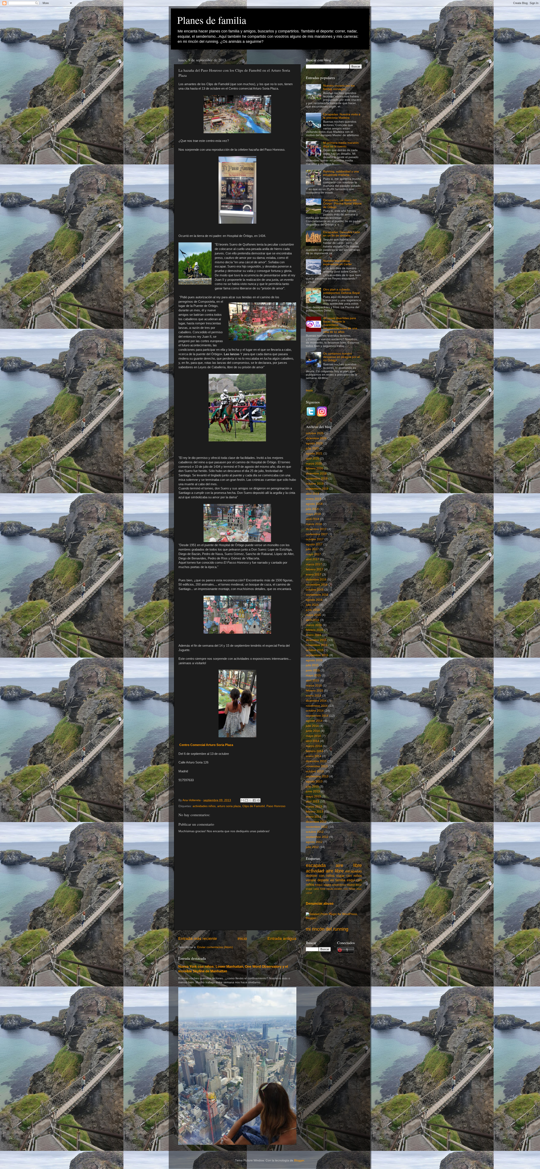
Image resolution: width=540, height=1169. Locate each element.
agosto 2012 (314, 842)
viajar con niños (349, 875)
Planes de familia (211, 20)
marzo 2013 (314, 806)
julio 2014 (312, 725)
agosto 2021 (314, 453)
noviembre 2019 (317, 478)
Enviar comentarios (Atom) (215, 947)
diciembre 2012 (316, 821)
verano (311, 880)
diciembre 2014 (316, 700)
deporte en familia (331, 880)
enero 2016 (313, 635)
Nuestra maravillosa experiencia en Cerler (337, 262)
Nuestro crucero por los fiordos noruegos (339, 87)
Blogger (299, 1160)
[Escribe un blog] (246, 800)
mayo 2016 (313, 615)
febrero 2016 (314, 630)
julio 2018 (312, 509)
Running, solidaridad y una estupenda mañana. (341, 173)
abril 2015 (312, 680)
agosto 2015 (314, 660)
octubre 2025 (315, 433)
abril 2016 (312, 620)
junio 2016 (313, 609)
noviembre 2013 (317, 766)
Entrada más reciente (197, 938)
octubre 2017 (315, 539)
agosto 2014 (314, 720)
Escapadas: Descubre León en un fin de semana (341, 234)
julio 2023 (312, 448)
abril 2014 (312, 741)
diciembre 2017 (316, 529)
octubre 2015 (315, 650)
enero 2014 (313, 756)
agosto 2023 (314, 443)
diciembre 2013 (316, 761)
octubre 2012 (315, 831)
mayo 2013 (313, 796)
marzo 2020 (314, 463)
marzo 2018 (314, 524)
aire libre (349, 865)
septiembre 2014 (317, 715)
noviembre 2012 (317, 826)
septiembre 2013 (317, 776)
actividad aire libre (325, 870)
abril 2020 (312, 458)
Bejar (359, 884)
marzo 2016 (314, 625)
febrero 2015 (314, 690)
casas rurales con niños (341, 888)
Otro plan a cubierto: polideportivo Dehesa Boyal (341, 291)
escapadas (353, 871)
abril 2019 (312, 493)
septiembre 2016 (317, 594)
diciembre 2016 (316, 579)
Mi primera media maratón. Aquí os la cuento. (341, 144)
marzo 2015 (314, 685)
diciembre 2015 (316, 640)
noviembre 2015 (317, 645)
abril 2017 (312, 559)
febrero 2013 (314, 811)
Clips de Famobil (253, 806)
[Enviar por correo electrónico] (242, 800)
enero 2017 (313, 574)
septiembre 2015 (317, 655)
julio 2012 (312, 847)
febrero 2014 (314, 751)
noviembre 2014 (317, 705)
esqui (309, 888)
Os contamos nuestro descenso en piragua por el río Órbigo (341, 357)
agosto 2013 (314, 781)
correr (309, 893)
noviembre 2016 (317, 584)
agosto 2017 (314, 544)
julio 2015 (312, 665)
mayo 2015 (313, 675)
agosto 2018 (314, 503)
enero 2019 (313, 498)
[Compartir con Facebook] (254, 800)
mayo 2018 (313, 514)
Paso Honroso (275, 806)
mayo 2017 (313, 554)
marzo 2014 (314, 746)
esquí (319, 884)
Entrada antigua (281, 938)
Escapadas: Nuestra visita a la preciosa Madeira (341, 116)
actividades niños (204, 806)
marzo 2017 (314, 564)
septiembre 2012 (317, 836)
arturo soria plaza (229, 806)
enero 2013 (313, 816)
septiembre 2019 (317, 488)
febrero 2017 (314, 569)
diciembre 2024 (316, 438)
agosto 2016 (314, 599)
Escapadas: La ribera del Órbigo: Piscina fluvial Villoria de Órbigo (342, 203)
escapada (316, 865)
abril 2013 (312, 801)
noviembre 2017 (317, 534)
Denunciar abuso (319, 903)
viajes (327, 884)
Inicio (242, 938)
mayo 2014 (313, 736)
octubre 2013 (315, 771)
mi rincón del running (327, 929)
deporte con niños (320, 875)
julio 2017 (312, 549)
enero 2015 (313, 695)
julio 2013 (312, 786)
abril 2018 (312, 519)
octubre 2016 (315, 589)
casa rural (319, 888)
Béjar (359, 889)
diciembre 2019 (316, 473)
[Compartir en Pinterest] (258, 800)
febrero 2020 (314, 468)
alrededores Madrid (343, 884)
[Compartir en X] (250, 800)
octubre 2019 (315, 483)
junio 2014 (313, 730)
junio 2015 (313, 670)
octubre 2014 (315, 710)
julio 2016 (312, 604)
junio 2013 (313, 791)
